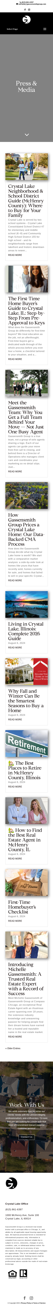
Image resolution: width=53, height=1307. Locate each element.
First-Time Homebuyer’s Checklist (22, 907)
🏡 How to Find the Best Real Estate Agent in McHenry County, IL (25, 840)
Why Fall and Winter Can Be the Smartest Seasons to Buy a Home (26, 701)
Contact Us (26, 1137)
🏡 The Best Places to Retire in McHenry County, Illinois (24, 771)
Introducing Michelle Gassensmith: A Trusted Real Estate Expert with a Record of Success (26, 979)
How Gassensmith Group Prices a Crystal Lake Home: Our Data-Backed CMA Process (26, 530)
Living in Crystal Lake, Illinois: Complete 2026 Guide (26, 631)
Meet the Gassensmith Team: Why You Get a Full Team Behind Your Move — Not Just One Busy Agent (26, 418)
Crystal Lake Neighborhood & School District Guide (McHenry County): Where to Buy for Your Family (26, 201)
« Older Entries (12, 1048)
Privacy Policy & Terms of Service (33, 1303)
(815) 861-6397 (14, 1209)
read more (15, 255)
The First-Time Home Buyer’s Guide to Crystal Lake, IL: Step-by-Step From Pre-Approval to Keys (26, 311)
